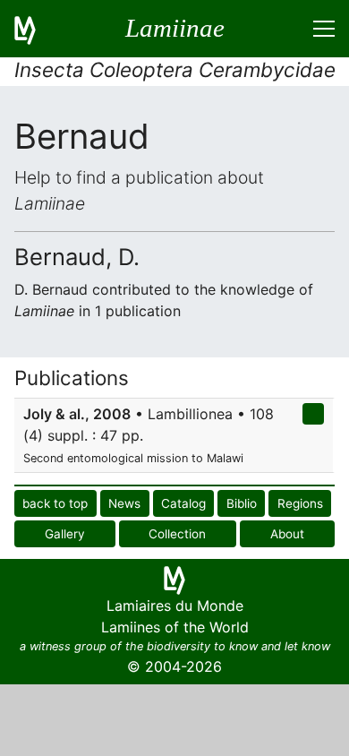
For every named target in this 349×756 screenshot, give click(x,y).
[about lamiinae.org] (35, 29)
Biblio (241, 503)
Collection (177, 534)
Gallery (65, 534)
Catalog (183, 503)
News (124, 503)
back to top (55, 503)
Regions (300, 503)
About (287, 534)
